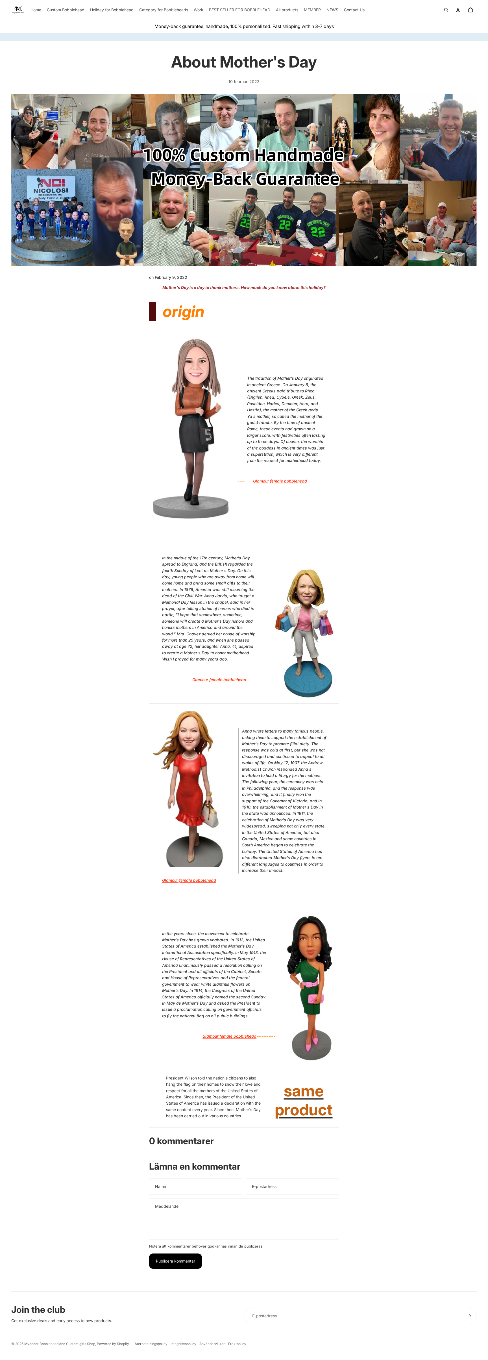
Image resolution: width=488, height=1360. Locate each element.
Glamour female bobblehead (280, 481)
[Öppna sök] (446, 10)
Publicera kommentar (175, 1261)
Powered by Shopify (113, 1344)
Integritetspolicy (183, 1344)
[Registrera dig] (468, 1316)
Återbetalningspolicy (151, 1344)
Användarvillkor (212, 1344)
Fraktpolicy (237, 1344)
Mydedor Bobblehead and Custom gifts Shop (59, 1344)
